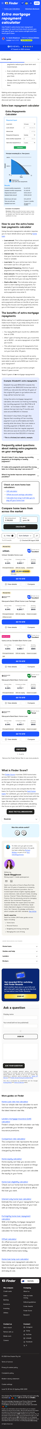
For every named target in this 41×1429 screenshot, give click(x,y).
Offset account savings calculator (19, 494)
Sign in (20, 1036)
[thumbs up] (17, 832)
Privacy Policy (7, 1082)
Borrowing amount (10, 518)
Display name (8, 1014)
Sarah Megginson (12, 875)
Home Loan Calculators (12, 9)
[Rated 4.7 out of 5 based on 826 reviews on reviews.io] (14, 47)
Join (37, 3)
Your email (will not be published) (15, 1022)
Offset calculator (9, 1239)
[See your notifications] (31, 3)
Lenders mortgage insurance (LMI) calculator (16, 1120)
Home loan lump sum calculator (15, 1259)
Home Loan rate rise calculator (15, 1102)
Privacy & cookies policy (10, 1367)
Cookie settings (7, 1384)
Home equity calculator (12, 1159)
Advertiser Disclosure (27, 1419)
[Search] (22, 3)
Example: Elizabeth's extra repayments (20, 381)
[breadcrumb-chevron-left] (3, 9)
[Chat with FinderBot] (26, 3)
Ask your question (14, 1066)
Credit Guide (15, 1419)
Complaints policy (8, 1373)
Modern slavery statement (10, 1379)
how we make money (31, 1420)
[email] (6, 881)
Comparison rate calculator (13, 1139)
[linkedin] (11, 881)
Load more (20, 749)
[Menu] (2, 3)
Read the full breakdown (20, 812)
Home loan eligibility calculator (15, 1182)
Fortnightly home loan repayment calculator (16, 1217)
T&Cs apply (13, 573)
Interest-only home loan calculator (16, 1199)
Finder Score (10, 774)
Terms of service (7, 1362)
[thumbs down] (23, 832)
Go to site (20, 579)
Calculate (20, 527)
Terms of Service (19, 1082)
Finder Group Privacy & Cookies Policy (22, 1077)
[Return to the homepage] (11, 3)
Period (24, 518)
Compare (31, 584)
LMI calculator (11, 491)
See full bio (32, 911)
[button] (20, 946)
